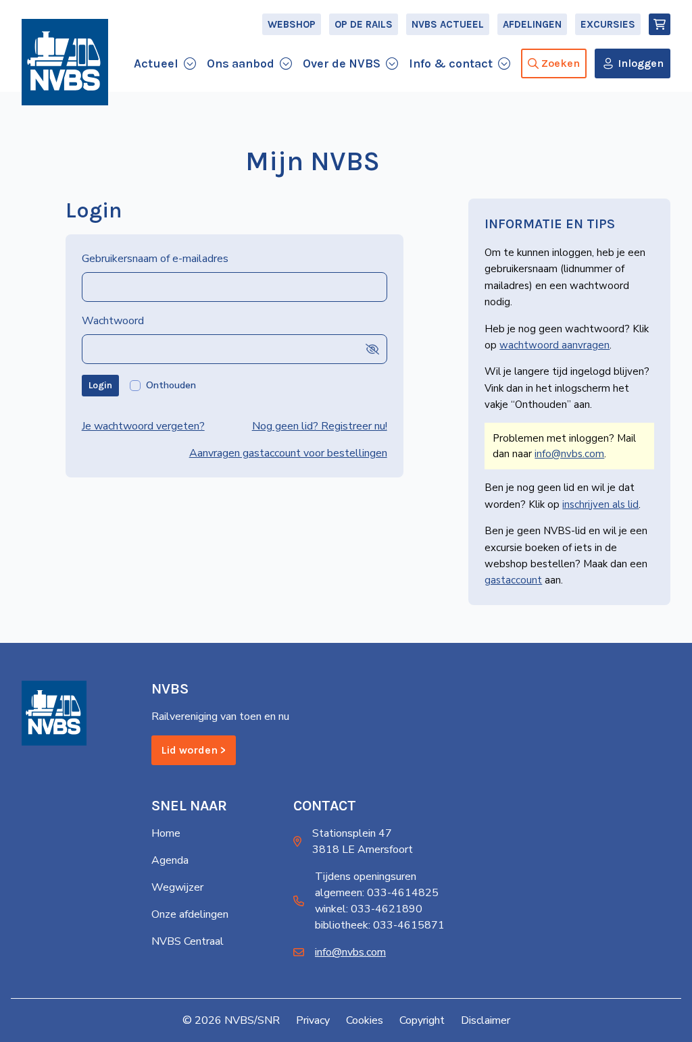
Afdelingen (532, 24)
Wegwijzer (177, 887)
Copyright (422, 1020)
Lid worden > (193, 750)
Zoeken (560, 63)
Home (165, 833)
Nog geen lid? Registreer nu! (319, 426)
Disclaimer (485, 1020)
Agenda (170, 860)
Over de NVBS (341, 63)
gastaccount (513, 580)
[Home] (65, 62)
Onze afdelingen (189, 914)
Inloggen (641, 63)
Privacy (313, 1020)
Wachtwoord (113, 320)
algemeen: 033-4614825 (377, 892)
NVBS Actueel (448, 24)
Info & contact (451, 63)
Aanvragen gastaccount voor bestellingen (288, 453)
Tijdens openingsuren (365, 876)
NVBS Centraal (187, 941)
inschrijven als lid (600, 504)
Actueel (156, 63)
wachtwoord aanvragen (554, 345)
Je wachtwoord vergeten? (143, 426)
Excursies (607, 24)
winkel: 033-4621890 (368, 909)
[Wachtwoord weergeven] (372, 348)
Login (100, 385)
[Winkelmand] (659, 24)
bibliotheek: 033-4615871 (380, 925)
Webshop (292, 24)
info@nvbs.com (569, 454)
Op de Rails (364, 24)
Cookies (364, 1020)
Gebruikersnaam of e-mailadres (155, 258)
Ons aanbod (240, 63)
